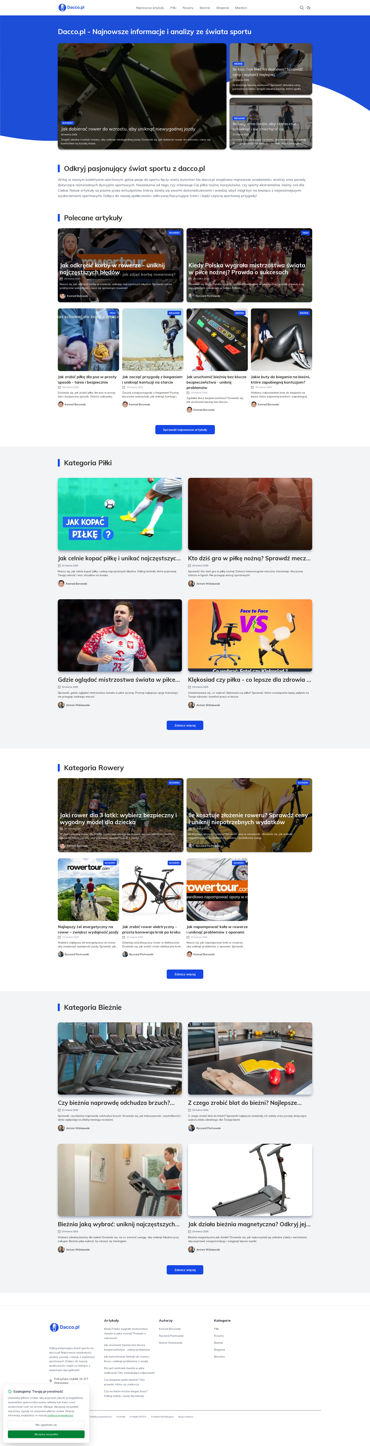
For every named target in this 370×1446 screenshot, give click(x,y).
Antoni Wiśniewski (208, 583)
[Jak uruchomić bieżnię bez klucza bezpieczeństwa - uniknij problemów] (217, 339)
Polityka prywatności (100, 1416)
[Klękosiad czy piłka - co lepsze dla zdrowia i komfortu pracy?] (250, 635)
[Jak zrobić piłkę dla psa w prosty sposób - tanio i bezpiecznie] (88, 339)
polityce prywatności (60, 1415)
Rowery (187, 8)
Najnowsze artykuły (150, 8)
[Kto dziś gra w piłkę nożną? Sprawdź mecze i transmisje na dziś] (250, 514)
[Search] (302, 8)
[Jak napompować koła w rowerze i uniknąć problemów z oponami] (217, 889)
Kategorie (222, 1320)
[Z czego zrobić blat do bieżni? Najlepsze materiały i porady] (250, 1058)
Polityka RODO (138, 1416)
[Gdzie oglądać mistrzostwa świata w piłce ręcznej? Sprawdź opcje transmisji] (120, 635)
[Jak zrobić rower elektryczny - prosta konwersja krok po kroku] (152, 889)
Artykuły (111, 1320)
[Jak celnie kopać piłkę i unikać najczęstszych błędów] (120, 514)
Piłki (173, 8)
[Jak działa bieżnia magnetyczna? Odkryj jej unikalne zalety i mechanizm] (250, 1180)
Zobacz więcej (185, 725)
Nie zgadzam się (46, 1425)
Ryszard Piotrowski (208, 296)
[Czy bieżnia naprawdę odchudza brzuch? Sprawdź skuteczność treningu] (120, 1058)
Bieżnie (205, 8)
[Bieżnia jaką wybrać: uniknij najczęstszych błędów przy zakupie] (120, 1180)
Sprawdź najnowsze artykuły (185, 430)
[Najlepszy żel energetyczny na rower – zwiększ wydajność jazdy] (88, 889)
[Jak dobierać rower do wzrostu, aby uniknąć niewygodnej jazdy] (142, 96)
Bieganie (222, 8)
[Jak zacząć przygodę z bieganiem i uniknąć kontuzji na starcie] (152, 339)
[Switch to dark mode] (308, 7)
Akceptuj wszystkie (46, 1434)
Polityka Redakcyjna (162, 1416)
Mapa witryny (185, 1416)
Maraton (241, 8)
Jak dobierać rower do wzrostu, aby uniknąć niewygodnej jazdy (128, 129)
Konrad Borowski (77, 296)
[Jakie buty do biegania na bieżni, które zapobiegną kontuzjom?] (281, 339)
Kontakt (121, 1416)
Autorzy (166, 1320)
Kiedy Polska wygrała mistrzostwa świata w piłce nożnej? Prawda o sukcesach (126, 1333)
